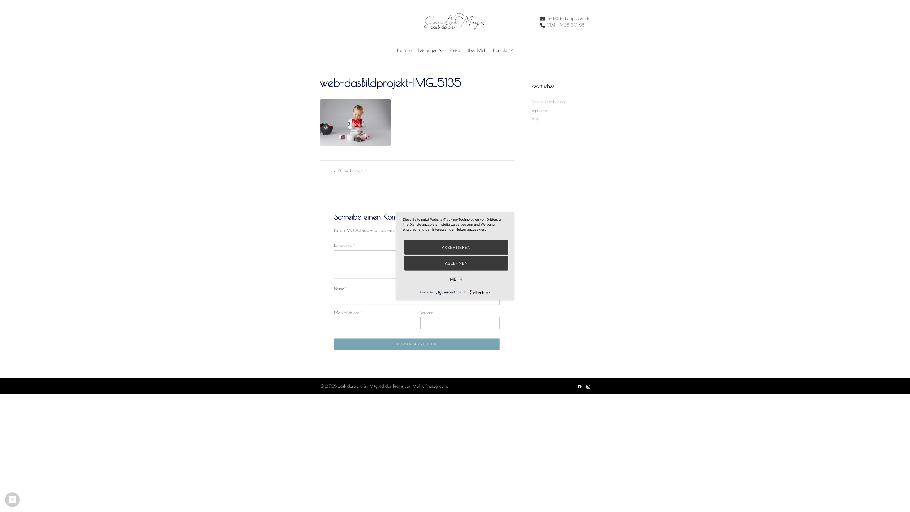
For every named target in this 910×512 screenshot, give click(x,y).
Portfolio (404, 50)
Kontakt (500, 50)
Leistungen (427, 50)
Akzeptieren (456, 247)
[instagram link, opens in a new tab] (588, 386)
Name (340, 288)
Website (426, 313)
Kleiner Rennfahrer (352, 171)
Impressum (540, 110)
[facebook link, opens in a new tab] (580, 386)
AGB (535, 119)
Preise (455, 50)
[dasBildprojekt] (455, 21)
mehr (456, 279)
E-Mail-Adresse (348, 313)
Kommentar (344, 246)
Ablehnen (456, 263)
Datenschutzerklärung (548, 102)
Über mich (476, 50)
